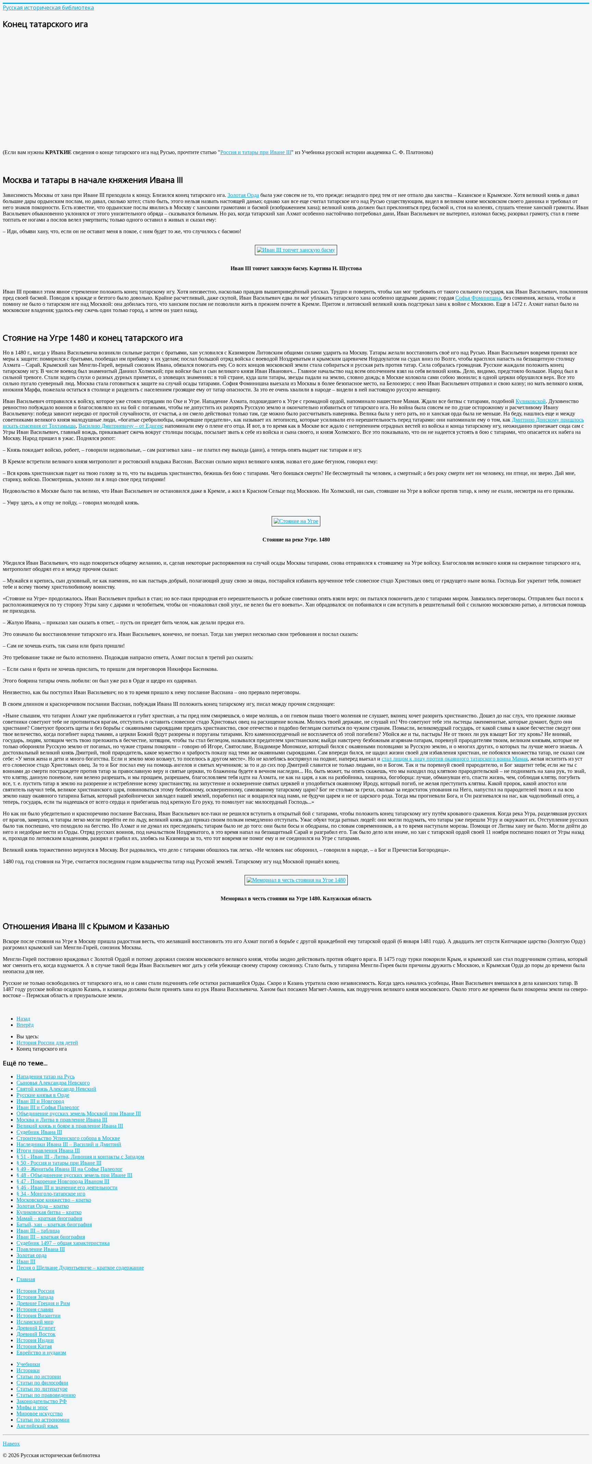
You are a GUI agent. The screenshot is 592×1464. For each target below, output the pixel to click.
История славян (34, 1309)
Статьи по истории (38, 1376)
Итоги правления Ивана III (48, 1150)
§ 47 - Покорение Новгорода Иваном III (62, 1181)
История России (35, 1291)
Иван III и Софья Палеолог (47, 1107)
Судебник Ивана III (39, 1132)
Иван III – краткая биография (50, 1237)
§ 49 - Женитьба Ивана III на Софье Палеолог (69, 1169)
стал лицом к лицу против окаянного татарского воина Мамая (455, 759)
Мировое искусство (39, 1413)
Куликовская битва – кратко (49, 1212)
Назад (23, 1019)
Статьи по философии (42, 1383)
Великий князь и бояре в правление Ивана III (69, 1126)
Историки (28, 1370)
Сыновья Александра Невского (53, 1083)
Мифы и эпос (32, 1407)
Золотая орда (31, 1255)
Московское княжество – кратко (53, 1200)
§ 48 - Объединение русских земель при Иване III (74, 1175)
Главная (25, 1279)
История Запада (34, 1297)
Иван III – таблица (38, 1231)
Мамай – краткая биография (49, 1218)
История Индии (35, 1340)
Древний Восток (36, 1334)
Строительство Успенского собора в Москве (68, 1138)
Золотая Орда (243, 195)
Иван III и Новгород (40, 1101)
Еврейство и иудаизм (41, 1352)
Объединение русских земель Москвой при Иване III (78, 1113)
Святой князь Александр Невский (56, 1089)
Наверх (11, 1444)
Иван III (25, 1261)
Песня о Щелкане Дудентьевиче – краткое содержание (80, 1268)
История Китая (34, 1346)
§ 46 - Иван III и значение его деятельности (67, 1187)
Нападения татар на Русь (45, 1076)
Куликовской (531, 401)
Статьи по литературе (41, 1389)
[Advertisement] (208, 84)
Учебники (28, 1364)
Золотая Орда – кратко (42, 1206)
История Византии (38, 1315)
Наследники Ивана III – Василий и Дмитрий (68, 1144)
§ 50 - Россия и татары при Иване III (58, 1163)
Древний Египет (36, 1328)
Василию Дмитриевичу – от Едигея (120, 426)
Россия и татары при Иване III (255, 152)
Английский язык (37, 1426)
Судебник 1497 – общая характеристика (63, 1243)
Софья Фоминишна (478, 298)
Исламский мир (34, 1322)
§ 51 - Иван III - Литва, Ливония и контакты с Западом (80, 1157)
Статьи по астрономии (43, 1420)
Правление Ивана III (40, 1249)
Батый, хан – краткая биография (54, 1224)
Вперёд (25, 1025)
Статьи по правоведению (46, 1395)
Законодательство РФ (41, 1401)
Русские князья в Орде (42, 1095)
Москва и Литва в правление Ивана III (61, 1120)
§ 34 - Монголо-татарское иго (50, 1194)
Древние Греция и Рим (43, 1303)
